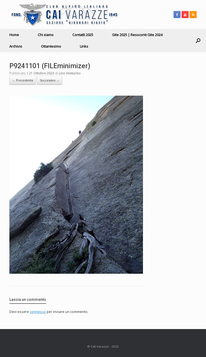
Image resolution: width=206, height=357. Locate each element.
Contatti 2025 (82, 34)
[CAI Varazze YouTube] (185, 14)
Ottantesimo (51, 46)
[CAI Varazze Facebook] (177, 14)
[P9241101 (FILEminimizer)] (76, 272)
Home (14, 34)
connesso (38, 311)
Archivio (15, 46)
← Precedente (22, 80)
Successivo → (49, 80)
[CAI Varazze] (64, 14)
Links (84, 46)
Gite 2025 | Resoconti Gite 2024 (137, 34)
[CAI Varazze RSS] (193, 14)
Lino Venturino (70, 73)
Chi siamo (46, 34)
